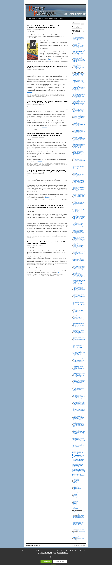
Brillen (62, 94)
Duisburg (55, 235)
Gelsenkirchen (81, 459)
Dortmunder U (82, 455)
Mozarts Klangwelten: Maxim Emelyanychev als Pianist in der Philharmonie (79, 65)
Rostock (56, 275)
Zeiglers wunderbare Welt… (77, 507)
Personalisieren (53, 564)
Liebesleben (36, 61)
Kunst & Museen (36, 235)
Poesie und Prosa (64, 164)
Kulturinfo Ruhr (75, 486)
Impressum (56, 18)
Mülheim (58, 164)
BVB (81, 453)
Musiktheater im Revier (75, 465)
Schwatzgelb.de (75, 498)
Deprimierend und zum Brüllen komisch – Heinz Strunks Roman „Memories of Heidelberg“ (78, 46)
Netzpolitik (75, 490)
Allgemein (35, 129)
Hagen (78, 460)
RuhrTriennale (81, 472)
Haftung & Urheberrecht (48, 18)
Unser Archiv (40, 18)
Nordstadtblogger (76, 491)
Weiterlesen (50, 59)
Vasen (66, 236)
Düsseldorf (79, 456)
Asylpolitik (66, 199)
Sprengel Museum (57, 236)
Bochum (81, 452)
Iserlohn (53, 95)
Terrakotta (62, 236)
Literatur (39, 61)
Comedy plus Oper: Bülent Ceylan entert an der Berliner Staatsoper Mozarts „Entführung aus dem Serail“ (79, 57)
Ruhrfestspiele (81, 470)
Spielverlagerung (75, 501)
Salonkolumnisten (76, 496)
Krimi (83, 463)
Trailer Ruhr (75, 503)
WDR (80, 474)
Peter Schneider (56, 61)
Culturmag (74, 481)
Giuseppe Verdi (74, 460)
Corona (84, 453)
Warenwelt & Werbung (50, 94)
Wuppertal (82, 475)
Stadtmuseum (61, 95)
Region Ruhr (39, 163)
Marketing (53, 275)
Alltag (35, 94)
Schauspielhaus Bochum (76, 473)
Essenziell (54, 557)
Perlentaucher (75, 494)
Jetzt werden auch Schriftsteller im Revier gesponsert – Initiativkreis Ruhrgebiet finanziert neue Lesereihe (45, 134)
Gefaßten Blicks (48, 95)
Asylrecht (61, 274)
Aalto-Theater (74, 452)
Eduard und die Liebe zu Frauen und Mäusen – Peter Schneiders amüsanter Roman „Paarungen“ (44, 26)
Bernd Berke (41, 29)
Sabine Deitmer (29, 165)
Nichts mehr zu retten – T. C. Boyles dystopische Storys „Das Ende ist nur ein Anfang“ (79, 43)
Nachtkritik (75, 489)
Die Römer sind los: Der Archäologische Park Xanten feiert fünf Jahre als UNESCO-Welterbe (79, 68)
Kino (83, 460)
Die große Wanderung (31, 200)
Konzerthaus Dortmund (77, 463)
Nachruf (77, 466)
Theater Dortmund (75, 474)
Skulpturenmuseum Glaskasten (48, 236)
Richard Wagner (75, 470)
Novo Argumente (76, 493)
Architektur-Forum (76, 479)
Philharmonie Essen (76, 468)
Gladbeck (59, 163)
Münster (73, 466)
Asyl (63, 199)
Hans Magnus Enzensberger (40, 200)
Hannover (59, 235)
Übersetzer (62, 275)
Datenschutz (62, 18)
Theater (82, 473)
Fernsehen (74, 459)
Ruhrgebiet (75, 472)
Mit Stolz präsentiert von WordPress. (79, 545)
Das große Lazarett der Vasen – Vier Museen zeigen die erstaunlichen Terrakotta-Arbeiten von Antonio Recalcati (45, 206)
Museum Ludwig (39, 236)
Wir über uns (34, 18)
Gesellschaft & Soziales (42, 199)
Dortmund (50, 163)
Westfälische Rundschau (75, 475)
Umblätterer (75, 505)
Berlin (77, 452)
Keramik (62, 235)
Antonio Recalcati (50, 235)
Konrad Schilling (51, 164)
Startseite (29, 18)
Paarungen (51, 61)
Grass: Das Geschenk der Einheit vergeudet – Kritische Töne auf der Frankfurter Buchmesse (47, 243)
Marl (35, 236)
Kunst (73, 464)
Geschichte (36, 199)
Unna (39, 165)
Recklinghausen (76, 469)
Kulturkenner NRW (76, 487)
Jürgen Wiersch (45, 164)
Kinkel (49, 275)
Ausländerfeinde (30, 275)
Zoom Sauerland (75, 508)
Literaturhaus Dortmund (77, 488)
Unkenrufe (29, 276)
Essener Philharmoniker (79, 458)
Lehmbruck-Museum (30, 236)
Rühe (59, 275)
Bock (74, 511)
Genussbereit (75, 483)
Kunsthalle (76, 464)
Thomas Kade (35, 165)
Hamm (81, 460)
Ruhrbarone (75, 495)
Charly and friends (76, 480)
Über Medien (75, 504)
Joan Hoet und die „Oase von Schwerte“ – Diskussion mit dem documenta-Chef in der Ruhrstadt (47, 102)
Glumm (74, 485)
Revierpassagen (29, 545)
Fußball (77, 459)
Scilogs (74, 500)
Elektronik (41, 275)
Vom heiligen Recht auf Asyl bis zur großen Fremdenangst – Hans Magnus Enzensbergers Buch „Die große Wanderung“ (46, 171)
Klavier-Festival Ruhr (76, 461)
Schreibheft (75, 497)
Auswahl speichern (60, 561)
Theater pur (75, 502)
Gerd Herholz (55, 163)
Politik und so (52, 199)
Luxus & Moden (38, 94)
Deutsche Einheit (36, 275)
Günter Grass (45, 275)
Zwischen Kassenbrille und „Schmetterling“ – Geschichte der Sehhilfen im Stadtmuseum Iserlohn (47, 67)
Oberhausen (80, 466)
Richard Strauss (82, 469)
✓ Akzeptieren (46, 561)
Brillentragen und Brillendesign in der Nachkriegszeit (36, 95)
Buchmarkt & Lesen (37, 274)
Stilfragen (43, 94)
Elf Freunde (75, 482)
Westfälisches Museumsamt (32, 96)
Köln (65, 235)
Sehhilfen (56, 95)
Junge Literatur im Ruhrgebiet (36, 164)
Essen (74, 458)
